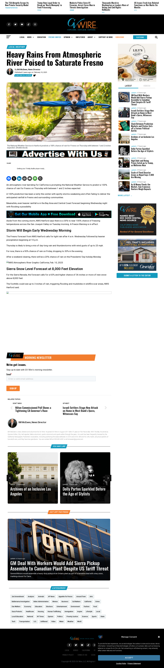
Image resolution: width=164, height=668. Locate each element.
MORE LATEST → (125, 195)
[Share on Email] (29, 178)
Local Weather (16, 47)
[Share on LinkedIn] (19, 178)
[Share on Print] (24, 178)
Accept (129, 658)
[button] (159, 637)
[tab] (128, 86)
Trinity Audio (30, 168)
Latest (12, 484)
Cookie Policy (121, 663)
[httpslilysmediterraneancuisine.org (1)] (137, 81)
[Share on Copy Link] (40, 178)
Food (25, 10)
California (86, 650)
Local (154, 10)
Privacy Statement (134, 663)
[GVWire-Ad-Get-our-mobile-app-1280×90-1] (58, 217)
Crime (57, 10)
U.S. (89, 12)
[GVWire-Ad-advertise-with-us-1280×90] (58, 157)
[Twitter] (34, 75)
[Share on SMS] (35, 178)
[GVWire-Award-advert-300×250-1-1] (137, 235)
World (75, 650)
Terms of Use (82, 654)
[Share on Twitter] (14, 178)
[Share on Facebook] (8, 178)
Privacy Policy (68, 654)
